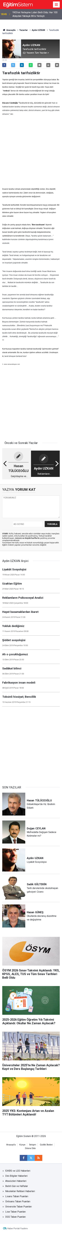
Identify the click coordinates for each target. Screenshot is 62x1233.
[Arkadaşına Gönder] (39, 65)
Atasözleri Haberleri (15, 1181)
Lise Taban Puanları (15, 1211)
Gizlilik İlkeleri (46, 1144)
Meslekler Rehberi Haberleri (20, 1191)
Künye (22, 1144)
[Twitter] (13, 65)
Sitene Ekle (30, 1148)
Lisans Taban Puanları (16, 1196)
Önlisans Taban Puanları (17, 1201)
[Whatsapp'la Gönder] (31, 65)
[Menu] (56, 5)
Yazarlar (23, 30)
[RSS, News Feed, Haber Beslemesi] (38, 1158)
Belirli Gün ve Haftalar (16, 1186)
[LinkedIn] (22, 65)
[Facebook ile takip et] (23, 1158)
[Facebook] (4, 65)
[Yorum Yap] (57, 65)
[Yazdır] (48, 65)
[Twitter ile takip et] (31, 1158)
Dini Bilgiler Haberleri (16, 1175)
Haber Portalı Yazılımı (17, 1228)
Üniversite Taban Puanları (18, 1206)
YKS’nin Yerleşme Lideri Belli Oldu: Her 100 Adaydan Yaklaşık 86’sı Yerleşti (34, 14)
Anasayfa (10, 30)
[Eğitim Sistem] (18, 4)
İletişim (32, 1144)
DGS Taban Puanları (15, 1216)
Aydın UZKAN (38, 30)
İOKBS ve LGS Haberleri (17, 1170)
